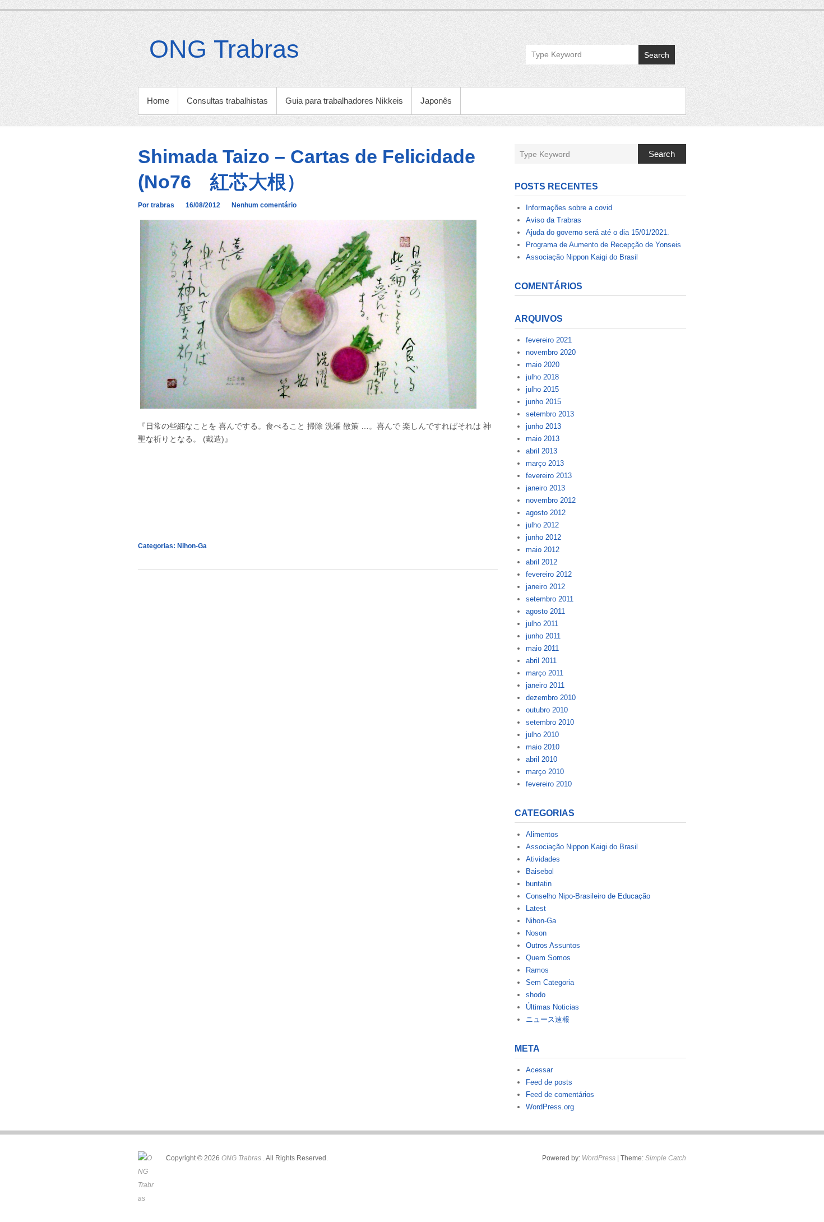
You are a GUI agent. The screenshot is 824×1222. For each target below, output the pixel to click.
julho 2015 (542, 389)
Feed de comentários (560, 1094)
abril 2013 (541, 451)
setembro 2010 (550, 722)
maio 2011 (542, 648)
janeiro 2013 (545, 488)
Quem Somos (548, 957)
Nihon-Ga (192, 546)
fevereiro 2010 (549, 784)
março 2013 (545, 463)
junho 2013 (543, 426)
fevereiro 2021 (549, 340)
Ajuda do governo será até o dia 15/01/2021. (597, 232)
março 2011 (544, 673)
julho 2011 (542, 623)
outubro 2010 (547, 710)
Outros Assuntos (553, 945)
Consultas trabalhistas (227, 100)
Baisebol (540, 871)
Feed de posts (549, 1082)
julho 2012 (542, 525)
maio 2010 (542, 747)
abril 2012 (541, 562)
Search (656, 54)
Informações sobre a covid (569, 207)
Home (158, 100)
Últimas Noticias (552, 1007)
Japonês (436, 100)
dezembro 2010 (551, 697)
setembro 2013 (550, 414)
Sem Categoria (550, 982)
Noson (536, 933)
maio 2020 (542, 364)
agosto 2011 (545, 611)
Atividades (543, 859)
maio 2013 (542, 438)
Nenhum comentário (264, 205)
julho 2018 (542, 377)
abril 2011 (541, 660)
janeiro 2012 (545, 586)
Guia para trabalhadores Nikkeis (344, 100)
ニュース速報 (548, 1019)
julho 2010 (542, 734)
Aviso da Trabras (553, 220)
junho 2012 (543, 537)
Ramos (537, 970)
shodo (535, 994)
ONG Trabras (224, 49)
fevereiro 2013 (549, 475)
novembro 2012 (551, 500)
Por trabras (156, 205)
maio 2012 (542, 549)
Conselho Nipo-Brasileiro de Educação (588, 896)
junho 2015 (543, 401)
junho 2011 (543, 636)
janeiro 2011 (545, 685)
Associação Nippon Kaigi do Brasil (582, 257)
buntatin (539, 884)
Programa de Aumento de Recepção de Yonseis (603, 244)
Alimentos (542, 834)
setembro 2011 (549, 599)
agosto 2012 (546, 512)
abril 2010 (541, 759)
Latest (536, 908)
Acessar (539, 1070)
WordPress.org (550, 1107)
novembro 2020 (551, 352)
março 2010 (545, 771)
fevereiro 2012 (549, 574)
